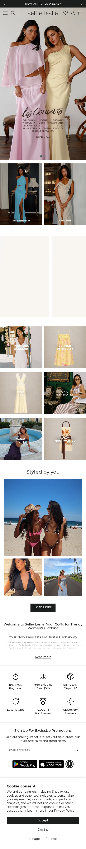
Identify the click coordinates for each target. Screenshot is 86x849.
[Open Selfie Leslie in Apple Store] (51, 764)
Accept (43, 820)
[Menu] (5, 13)
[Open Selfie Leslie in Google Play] (24, 764)
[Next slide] (79, 84)
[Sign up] (76, 750)
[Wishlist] (65, 13)
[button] (43, 517)
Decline (43, 829)
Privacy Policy (64, 810)
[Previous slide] (7, 84)
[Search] (12, 13)
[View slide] (43, 84)
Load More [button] (43, 607)
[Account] (73, 13)
